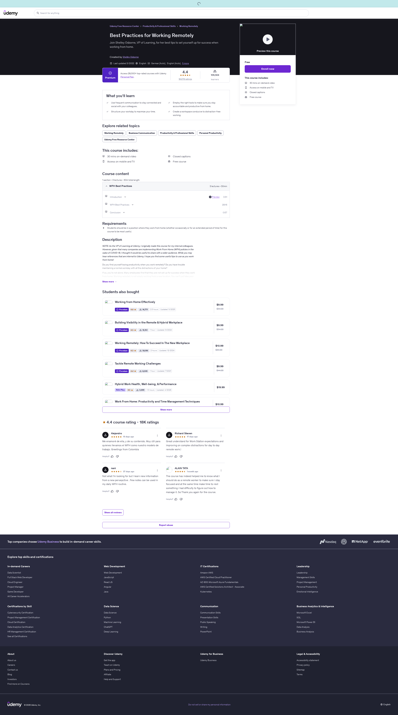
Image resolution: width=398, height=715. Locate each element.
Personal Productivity (307, 586)
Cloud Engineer (14, 582)
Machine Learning (112, 622)
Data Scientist (14, 572)
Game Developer (15, 591)
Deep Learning (111, 631)
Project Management (307, 582)
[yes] (112, 456)
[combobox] (171, 13)
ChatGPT (108, 627)
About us (11, 660)
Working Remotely (188, 26)
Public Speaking (208, 622)
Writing (203, 627)
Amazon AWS (206, 572)
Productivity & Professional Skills (159, 26)
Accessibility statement (308, 660)
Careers (11, 665)
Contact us (12, 669)
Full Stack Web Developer (19, 577)
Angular (107, 586)
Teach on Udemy (112, 665)
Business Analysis (305, 631)
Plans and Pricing (112, 669)
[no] (117, 456)
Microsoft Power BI (306, 622)
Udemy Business (48, 541)
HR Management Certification (21, 631)
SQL (299, 617)
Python (107, 617)
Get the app (109, 660)
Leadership (302, 572)
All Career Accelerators (18, 596)
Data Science (110, 612)
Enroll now (267, 68)
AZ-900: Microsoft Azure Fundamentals (219, 582)
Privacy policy (303, 665)
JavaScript (109, 577)
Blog (9, 674)
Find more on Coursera (18, 683)
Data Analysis (303, 627)
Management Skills (306, 577)
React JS (108, 582)
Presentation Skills (209, 617)
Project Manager (15, 586)
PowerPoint (206, 631)
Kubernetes (206, 591)
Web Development (113, 572)
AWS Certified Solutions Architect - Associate (222, 586)
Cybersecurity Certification (20, 612)
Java (106, 591)
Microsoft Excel (304, 612)
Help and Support (112, 679)
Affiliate (107, 674)
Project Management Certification (23, 617)
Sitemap (301, 669)
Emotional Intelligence (307, 591)
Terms (300, 674)
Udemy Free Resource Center (124, 26)
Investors (12, 679)
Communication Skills (210, 612)
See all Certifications (17, 636)
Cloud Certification (16, 622)
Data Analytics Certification (20, 627)
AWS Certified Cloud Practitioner (216, 577)
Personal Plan (127, 76)
